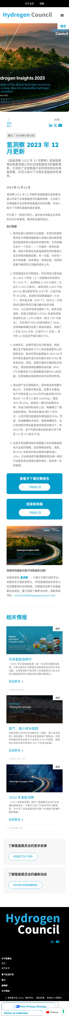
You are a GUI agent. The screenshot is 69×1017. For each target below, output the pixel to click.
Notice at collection (16, 1013)
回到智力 (9, 124)
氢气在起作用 (8, 974)
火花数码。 (58, 998)
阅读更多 (15, 681)
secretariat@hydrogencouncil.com (34, 595)
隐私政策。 (41, 998)
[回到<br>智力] (8, 119)
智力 (4, 980)
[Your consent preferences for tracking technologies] (63, 1011)
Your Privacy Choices (33, 1006)
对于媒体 (6, 991)
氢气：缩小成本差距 (24, 728)
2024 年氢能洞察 (21, 797)
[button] (62, 15)
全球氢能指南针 (20, 659)
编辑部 (5, 985)
